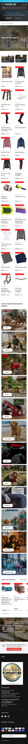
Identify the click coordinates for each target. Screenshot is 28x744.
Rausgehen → (8, 527)
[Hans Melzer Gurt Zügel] (7, 95)
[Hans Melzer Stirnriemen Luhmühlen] (21, 279)
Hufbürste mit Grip (20, 196)
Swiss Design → (8, 550)
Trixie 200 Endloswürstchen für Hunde (19, 599)
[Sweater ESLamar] (21, 143)
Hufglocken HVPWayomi (4, 197)
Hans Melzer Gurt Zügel (5, 105)
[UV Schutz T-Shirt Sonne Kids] (21, 72)
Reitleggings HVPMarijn (18, 174)
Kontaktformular (5, 692)
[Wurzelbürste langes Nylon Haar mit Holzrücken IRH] (21, 210)
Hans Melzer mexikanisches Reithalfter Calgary (6, 290)
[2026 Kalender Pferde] (7, 72)
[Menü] (2, 4)
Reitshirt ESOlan (5, 152)
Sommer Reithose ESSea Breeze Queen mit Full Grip (6, 129)
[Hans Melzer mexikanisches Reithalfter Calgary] (7, 279)
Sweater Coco (19, 244)
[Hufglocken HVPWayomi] (7, 187)
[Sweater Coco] (21, 235)
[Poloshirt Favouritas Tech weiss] (7, 235)
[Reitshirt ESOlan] (7, 143)
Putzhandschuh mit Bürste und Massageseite (6, 221)
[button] (25, 4)
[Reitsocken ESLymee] (21, 118)
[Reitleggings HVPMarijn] (21, 164)
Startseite (3, 23)
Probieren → (7, 350)
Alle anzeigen (23, 579)
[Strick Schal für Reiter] (21, 258)
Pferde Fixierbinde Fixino (20, 105)
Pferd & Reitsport (10, 23)
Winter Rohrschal (5, 267)
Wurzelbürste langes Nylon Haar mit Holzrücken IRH (20, 221)
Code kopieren (18, 18)
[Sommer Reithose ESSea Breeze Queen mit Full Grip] (7, 118)
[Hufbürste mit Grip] (21, 187)
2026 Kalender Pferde (7, 81)
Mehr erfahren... (21, 1)
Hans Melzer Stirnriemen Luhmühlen (18, 290)
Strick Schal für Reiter (21, 267)
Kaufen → (7, 327)
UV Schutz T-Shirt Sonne (6, 174)
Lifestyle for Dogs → (9, 572)
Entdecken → (8, 505)
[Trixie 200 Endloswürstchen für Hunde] (19, 588)
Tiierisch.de (7, 740)
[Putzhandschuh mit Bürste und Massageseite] (7, 210)
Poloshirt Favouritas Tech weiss (6, 245)
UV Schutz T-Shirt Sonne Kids (20, 82)
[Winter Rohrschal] (7, 258)
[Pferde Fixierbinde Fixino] (21, 95)
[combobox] (14, 7)
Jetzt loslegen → (8, 438)
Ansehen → (7, 372)
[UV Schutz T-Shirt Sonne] (7, 164)
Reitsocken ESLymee (20, 127)
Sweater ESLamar (19, 152)
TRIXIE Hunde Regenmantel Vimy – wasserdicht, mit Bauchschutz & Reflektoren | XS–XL (6, 601)
